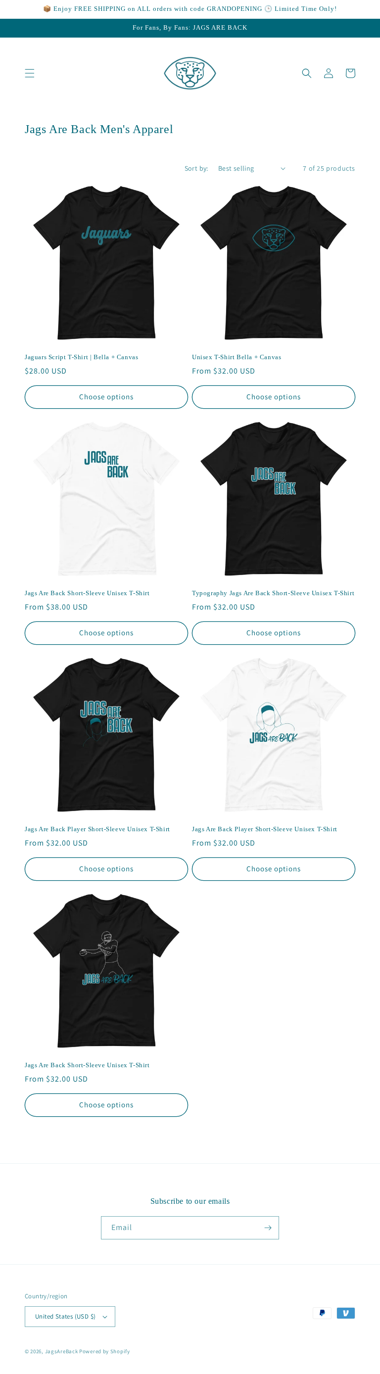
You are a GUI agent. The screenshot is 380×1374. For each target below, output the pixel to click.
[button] (30, 73)
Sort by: (196, 168)
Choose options (106, 396)
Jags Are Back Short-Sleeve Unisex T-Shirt (87, 593)
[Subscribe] (268, 1227)
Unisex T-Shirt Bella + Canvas (236, 357)
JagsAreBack (61, 1351)
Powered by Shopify (104, 1351)
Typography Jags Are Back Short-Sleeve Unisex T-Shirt (273, 593)
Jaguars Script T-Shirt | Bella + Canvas (81, 357)
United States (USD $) (65, 1316)
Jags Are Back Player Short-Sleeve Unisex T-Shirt (97, 829)
